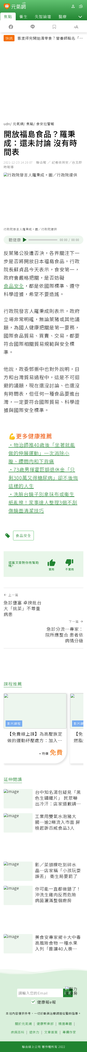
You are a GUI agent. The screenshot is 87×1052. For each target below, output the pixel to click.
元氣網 (18, 123)
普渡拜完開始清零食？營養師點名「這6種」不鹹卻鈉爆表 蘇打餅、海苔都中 (50, 39)
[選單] (81, 6)
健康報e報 (46, 1002)
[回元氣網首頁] (18, 6)
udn (7, 123)
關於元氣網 (23, 1024)
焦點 (8, 16)
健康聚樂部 (45, 1024)
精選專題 (65, 1024)
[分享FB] (11, 26)
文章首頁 (51, 1032)
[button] (80, 16)
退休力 (34, 1032)
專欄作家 (69, 1032)
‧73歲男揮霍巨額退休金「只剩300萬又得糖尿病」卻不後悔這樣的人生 (43, 477)
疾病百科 (17, 1032)
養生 (23, 16)
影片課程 (14, 723)
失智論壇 (43, 16)
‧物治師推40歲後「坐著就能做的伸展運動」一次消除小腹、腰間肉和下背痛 (41, 453)
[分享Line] (33, 26)
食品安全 (14, 285)
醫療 (62, 16)
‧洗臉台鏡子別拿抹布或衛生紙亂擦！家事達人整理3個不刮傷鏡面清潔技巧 (42, 502)
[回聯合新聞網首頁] (7, 7)
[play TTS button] (25, 240)
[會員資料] (73, 6)
